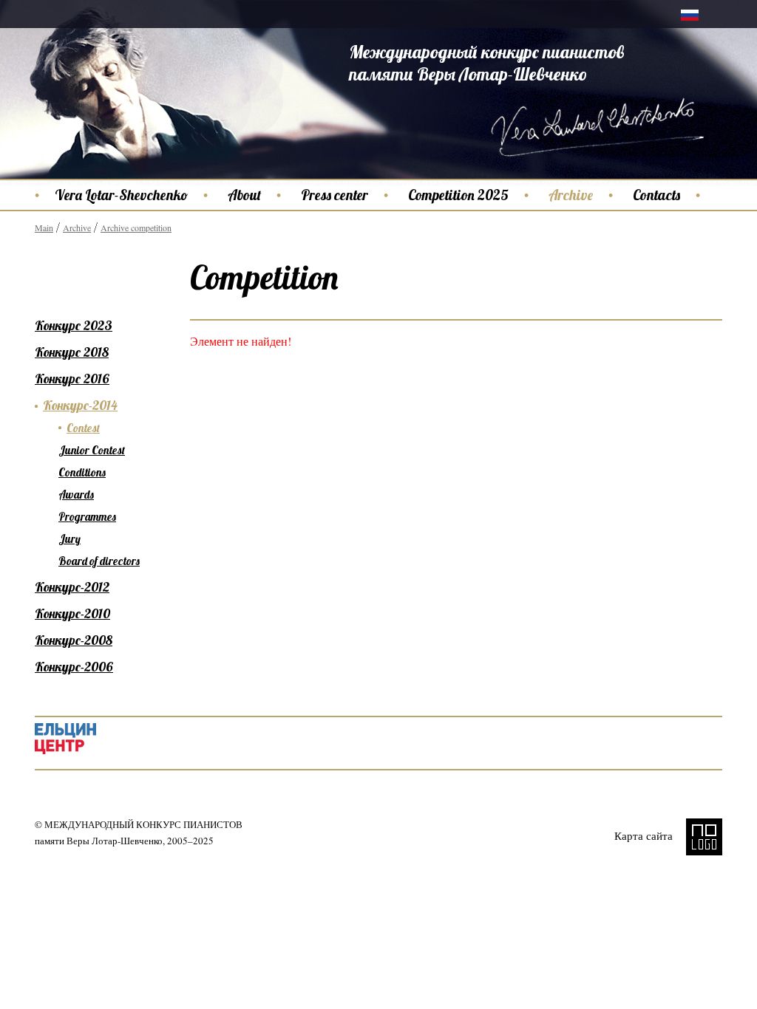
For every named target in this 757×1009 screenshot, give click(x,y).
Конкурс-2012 (72, 586)
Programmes (87, 517)
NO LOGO (704, 836)
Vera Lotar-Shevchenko (121, 195)
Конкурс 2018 (72, 351)
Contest (83, 428)
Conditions (82, 472)
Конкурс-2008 (73, 640)
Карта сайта (643, 835)
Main (44, 227)
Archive (571, 195)
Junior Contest (91, 450)
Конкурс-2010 (72, 613)
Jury (69, 539)
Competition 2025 (458, 195)
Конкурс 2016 (72, 378)
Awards (76, 495)
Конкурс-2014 (80, 405)
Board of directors (99, 561)
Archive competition (136, 227)
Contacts (656, 195)
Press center (334, 195)
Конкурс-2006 (74, 666)
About (244, 195)
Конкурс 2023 (73, 325)
